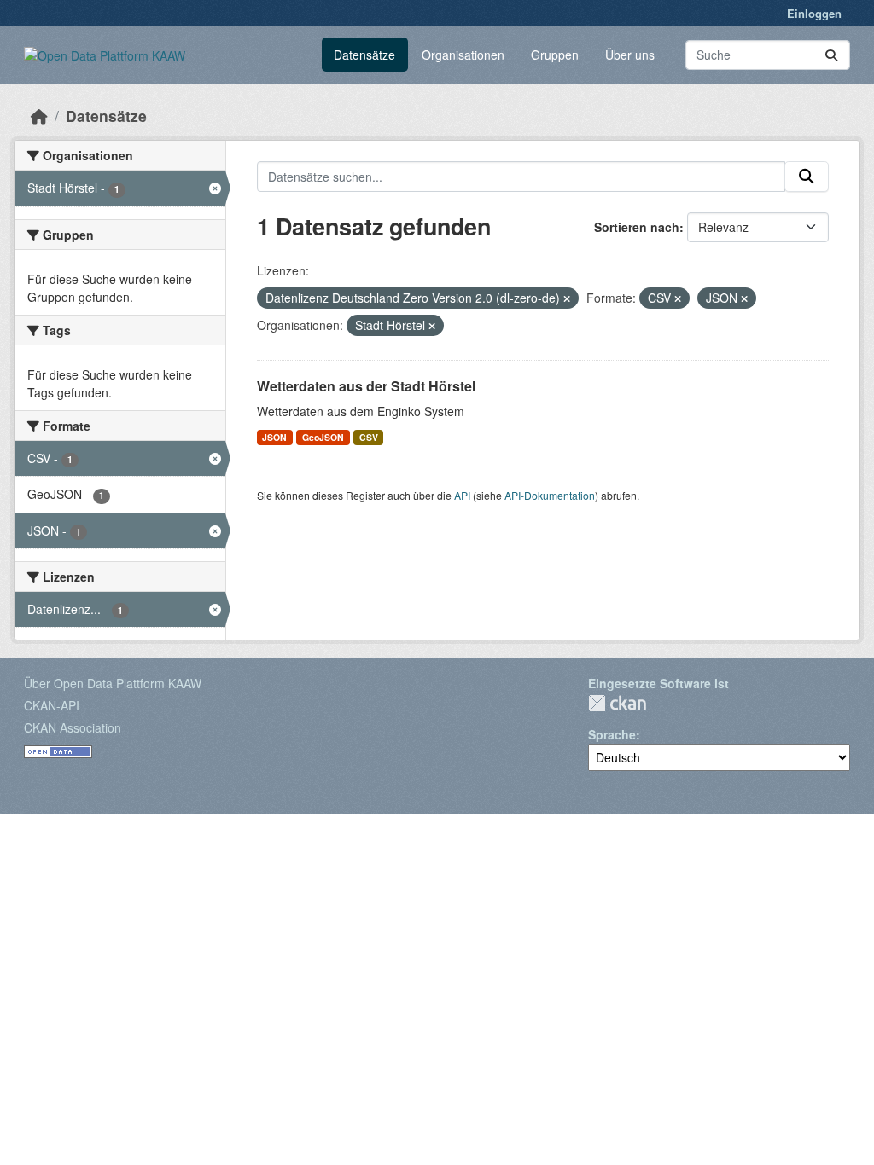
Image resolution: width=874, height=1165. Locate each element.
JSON (274, 437)
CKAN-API (51, 705)
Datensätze (364, 54)
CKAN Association (72, 727)
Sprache (612, 734)
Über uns (630, 54)
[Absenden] (831, 55)
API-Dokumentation (549, 495)
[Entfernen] (566, 298)
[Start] (39, 115)
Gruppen (555, 54)
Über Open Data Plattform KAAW (112, 683)
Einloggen (814, 13)
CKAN (617, 703)
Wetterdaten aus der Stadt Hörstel (366, 386)
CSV (368, 437)
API (462, 495)
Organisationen (463, 54)
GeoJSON (323, 437)
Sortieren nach (636, 226)
